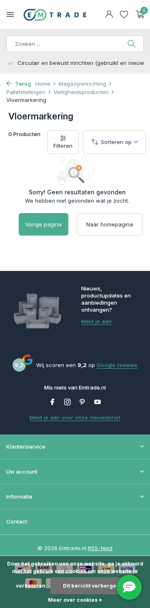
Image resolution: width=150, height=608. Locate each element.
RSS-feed (100, 548)
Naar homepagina (109, 224)
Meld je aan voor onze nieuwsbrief (75, 417)
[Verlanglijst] (124, 15)
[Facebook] (52, 402)
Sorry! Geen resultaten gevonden (77, 192)
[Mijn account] (109, 14)
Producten (24, 134)
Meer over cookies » (75, 600)
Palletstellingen (25, 92)
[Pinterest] (82, 402)
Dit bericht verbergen (91, 586)
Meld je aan (96, 321)
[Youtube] (97, 402)
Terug (22, 83)
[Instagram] (67, 402)
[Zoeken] (132, 44)
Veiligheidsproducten (81, 92)
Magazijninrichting (82, 83)
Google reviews (117, 365)
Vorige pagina (43, 224)
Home (42, 83)
